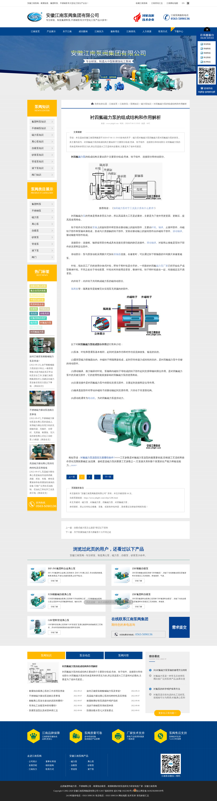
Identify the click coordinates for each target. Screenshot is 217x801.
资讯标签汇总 (143, 796)
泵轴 (94, 227)
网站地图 (123, 796)
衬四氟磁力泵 (37, 332)
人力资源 (146, 31)
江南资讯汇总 (157, 3)
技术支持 (132, 796)
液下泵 (35, 250)
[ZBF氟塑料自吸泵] (122, 608)
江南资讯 (131, 31)
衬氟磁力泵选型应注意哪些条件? (97, 457)
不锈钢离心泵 (85, 786)
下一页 (108, 477)
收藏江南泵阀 (141, 3)
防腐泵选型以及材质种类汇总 (43, 710)
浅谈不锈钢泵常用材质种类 (100, 705)
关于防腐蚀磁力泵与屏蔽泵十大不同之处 (92, 532)
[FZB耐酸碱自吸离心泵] (38, 608)
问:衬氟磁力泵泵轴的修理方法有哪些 (172, 667)
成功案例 (83, 31)
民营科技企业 (37, 304)
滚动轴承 (177, 231)
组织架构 (50, 765)
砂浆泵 (35, 237)
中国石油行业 (37, 300)
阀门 (34, 257)
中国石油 (44, 309)
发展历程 (33, 765)
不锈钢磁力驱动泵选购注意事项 (44, 696)
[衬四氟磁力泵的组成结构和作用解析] (43, 673)
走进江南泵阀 (34, 756)
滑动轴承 (151, 242)
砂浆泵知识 (38, 155)
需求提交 (179, 627)
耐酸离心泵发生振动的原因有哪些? (46, 701)
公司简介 (33, 761)
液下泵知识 (38, 168)
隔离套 (74, 289)
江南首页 (35, 31)
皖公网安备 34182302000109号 (150, 791)
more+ (74, 465)
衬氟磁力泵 (45, 322)
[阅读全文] (39, 386)
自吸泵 (35, 230)
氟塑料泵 (36, 204)
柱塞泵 (33, 309)
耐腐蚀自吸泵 (99, 786)
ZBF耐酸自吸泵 (140, 568)
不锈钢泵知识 (39, 128)
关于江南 (67, 31)
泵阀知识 (134, 104)
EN (183, 3)
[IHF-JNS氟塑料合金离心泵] (38, 582)
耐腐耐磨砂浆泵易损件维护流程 (102, 701)
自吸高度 (44, 313)
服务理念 (115, 31)
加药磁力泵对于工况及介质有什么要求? (133, 208)
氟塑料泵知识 (39, 121)
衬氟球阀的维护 (38, 318)
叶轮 (153, 227)
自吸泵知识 (38, 148)
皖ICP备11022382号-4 (123, 791)
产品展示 (51, 31)
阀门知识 (36, 175)
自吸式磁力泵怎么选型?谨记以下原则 (91, 528)
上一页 (72, 477)
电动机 (91, 398)
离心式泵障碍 (37, 295)
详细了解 (54, 581)
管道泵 (35, 244)
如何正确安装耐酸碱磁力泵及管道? (104, 691)
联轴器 (117, 254)
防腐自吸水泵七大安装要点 (100, 710)
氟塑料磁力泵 (70, 786)
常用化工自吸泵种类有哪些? (43, 705)
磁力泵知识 (38, 135)
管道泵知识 (38, 161)
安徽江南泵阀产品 (78, 756)
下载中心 (178, 31)
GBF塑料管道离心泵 (58, 620)
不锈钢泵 (36, 210)
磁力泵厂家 (162, 265)
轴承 (161, 227)
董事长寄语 (51, 761)
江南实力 (99, 31)
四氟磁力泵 (35, 327)
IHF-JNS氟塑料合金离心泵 (61, 568)
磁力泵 (35, 217)
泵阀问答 (123, 655)
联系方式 (162, 31)
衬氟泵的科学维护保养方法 (167, 686)
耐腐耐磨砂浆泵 (115, 786)
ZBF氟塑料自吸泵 (141, 594)
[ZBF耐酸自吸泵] (122, 582)
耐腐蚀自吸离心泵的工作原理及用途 (47, 691)
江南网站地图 (172, 3)
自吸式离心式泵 (38, 286)
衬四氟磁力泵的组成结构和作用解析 (80, 666)
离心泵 (35, 224)
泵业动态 (85, 655)
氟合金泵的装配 (38, 290)
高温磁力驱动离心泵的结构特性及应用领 (107, 696)
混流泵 (33, 313)
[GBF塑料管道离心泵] (38, 634)
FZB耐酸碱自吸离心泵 (59, 594)
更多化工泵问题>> (167, 713)
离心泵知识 (38, 141)
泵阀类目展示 (42, 189)
